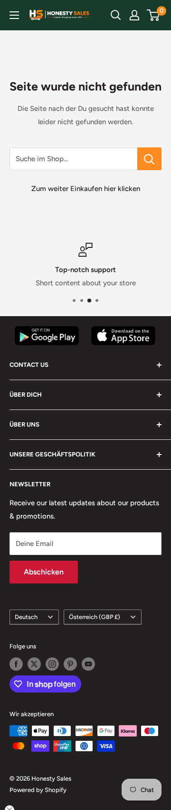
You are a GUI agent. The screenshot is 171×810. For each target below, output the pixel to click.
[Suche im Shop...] (149, 158)
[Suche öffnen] (116, 15)
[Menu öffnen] (14, 15)
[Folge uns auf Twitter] (34, 664)
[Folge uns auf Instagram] (52, 664)
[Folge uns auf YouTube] (88, 664)
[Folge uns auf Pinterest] (70, 664)
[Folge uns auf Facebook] (16, 664)
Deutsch (26, 616)
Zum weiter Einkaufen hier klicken (85, 188)
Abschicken (44, 571)
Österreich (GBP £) (94, 616)
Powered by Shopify (38, 789)
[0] (154, 15)
